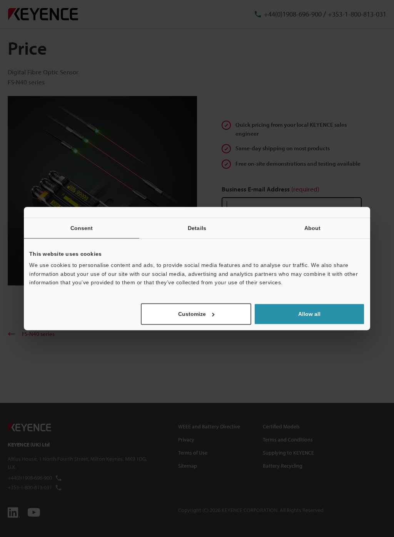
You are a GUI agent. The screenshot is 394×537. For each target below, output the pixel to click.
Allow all (309, 314)
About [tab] (312, 228)
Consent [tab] (81, 228)
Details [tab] (197, 228)
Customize (192, 314)
